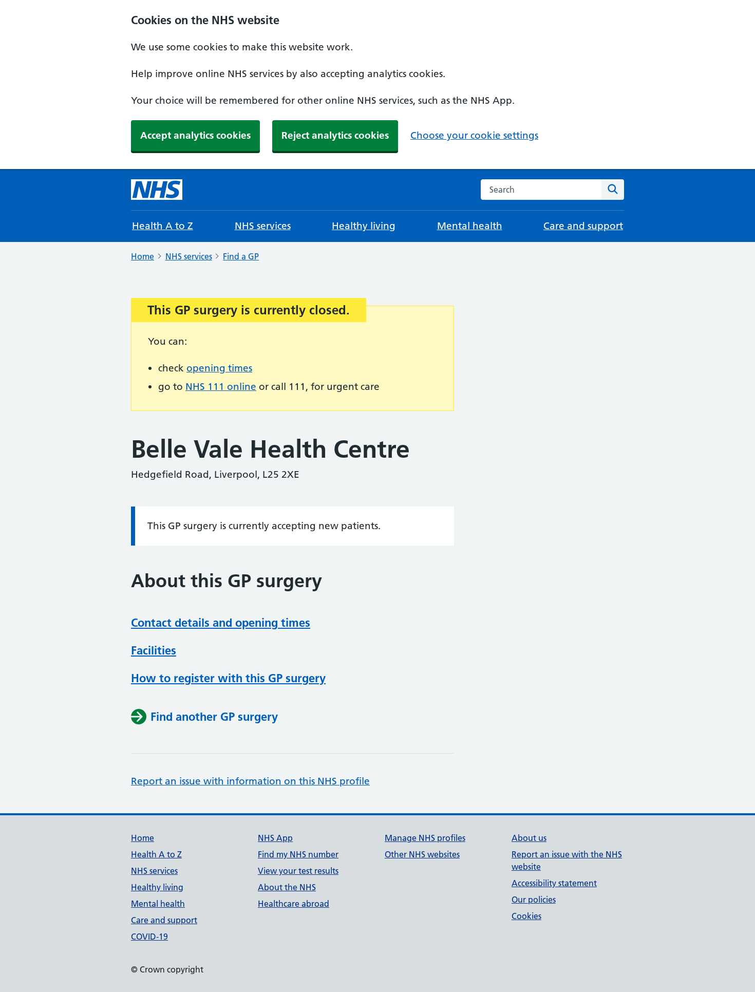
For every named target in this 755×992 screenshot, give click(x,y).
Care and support (583, 226)
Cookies (526, 916)
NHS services (263, 226)
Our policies (534, 899)
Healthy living (363, 226)
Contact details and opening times (220, 622)
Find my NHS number (298, 854)
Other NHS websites (422, 854)
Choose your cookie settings (474, 135)
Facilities (153, 650)
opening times (219, 368)
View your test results (298, 871)
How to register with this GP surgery (228, 678)
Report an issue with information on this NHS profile (250, 781)
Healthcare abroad (293, 904)
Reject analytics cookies (335, 135)
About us (529, 838)
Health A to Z (162, 226)
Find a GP (241, 256)
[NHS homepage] (156, 189)
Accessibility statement (554, 883)
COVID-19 (149, 936)
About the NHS (287, 887)
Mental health (469, 226)
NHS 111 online (220, 386)
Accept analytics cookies (195, 135)
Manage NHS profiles (425, 838)
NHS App (275, 838)
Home (142, 256)
